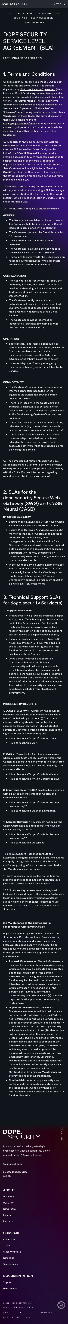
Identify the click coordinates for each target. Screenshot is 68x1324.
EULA (5, 1317)
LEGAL (28, 1317)
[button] (59, 4)
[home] (15, 4)
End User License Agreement (37, 89)
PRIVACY (16, 1317)
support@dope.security (45, 634)
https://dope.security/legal (19, 123)
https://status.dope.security (20, 945)
